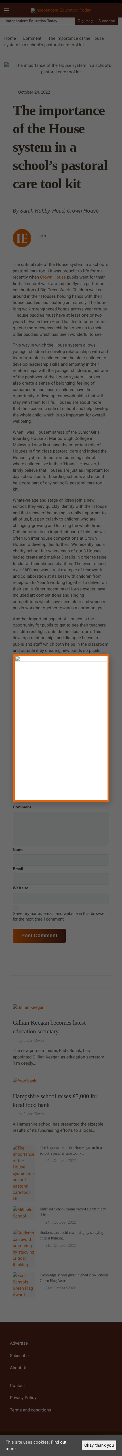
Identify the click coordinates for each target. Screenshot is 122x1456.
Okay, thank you (99, 1445)
